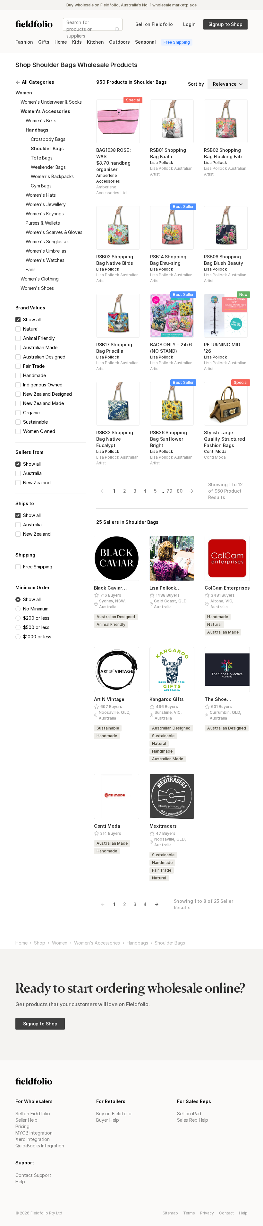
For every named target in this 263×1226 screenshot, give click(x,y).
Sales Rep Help (192, 1120)
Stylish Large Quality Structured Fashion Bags (224, 439)
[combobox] (67, 29)
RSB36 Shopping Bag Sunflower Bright (168, 439)
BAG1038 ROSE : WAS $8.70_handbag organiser (113, 159)
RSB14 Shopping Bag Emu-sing (168, 260)
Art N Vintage (109, 699)
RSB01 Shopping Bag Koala (168, 153)
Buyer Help (107, 1120)
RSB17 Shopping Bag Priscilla (114, 348)
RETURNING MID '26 (222, 348)
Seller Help (26, 1120)
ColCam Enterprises (227, 588)
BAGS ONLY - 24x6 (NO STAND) (171, 348)
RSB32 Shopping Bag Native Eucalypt (114, 439)
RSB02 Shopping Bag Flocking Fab (223, 153)
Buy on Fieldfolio (114, 1113)
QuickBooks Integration (39, 1145)
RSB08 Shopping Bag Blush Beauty (223, 260)
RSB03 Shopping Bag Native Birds (114, 260)
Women (59, 942)
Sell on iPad (189, 1113)
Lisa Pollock (161, 162)
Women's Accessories (97, 942)
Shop (39, 942)
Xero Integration (32, 1139)
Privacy (207, 1213)
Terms (189, 1213)
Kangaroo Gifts (166, 699)
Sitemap (170, 1213)
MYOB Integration (34, 1132)
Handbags (137, 942)
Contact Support (33, 1175)
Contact (226, 1213)
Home (21, 942)
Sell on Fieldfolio (32, 1113)
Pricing (22, 1126)
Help (20, 1181)
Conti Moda (215, 451)
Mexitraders (163, 826)
